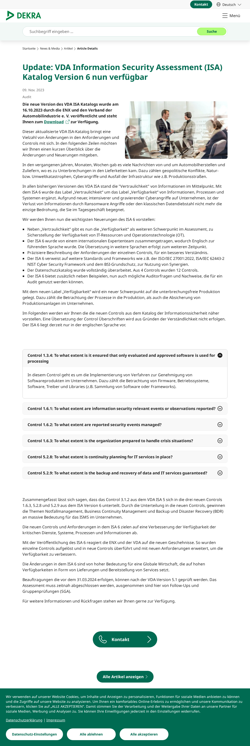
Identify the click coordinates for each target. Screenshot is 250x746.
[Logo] (25, 15)
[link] (229, 4)
